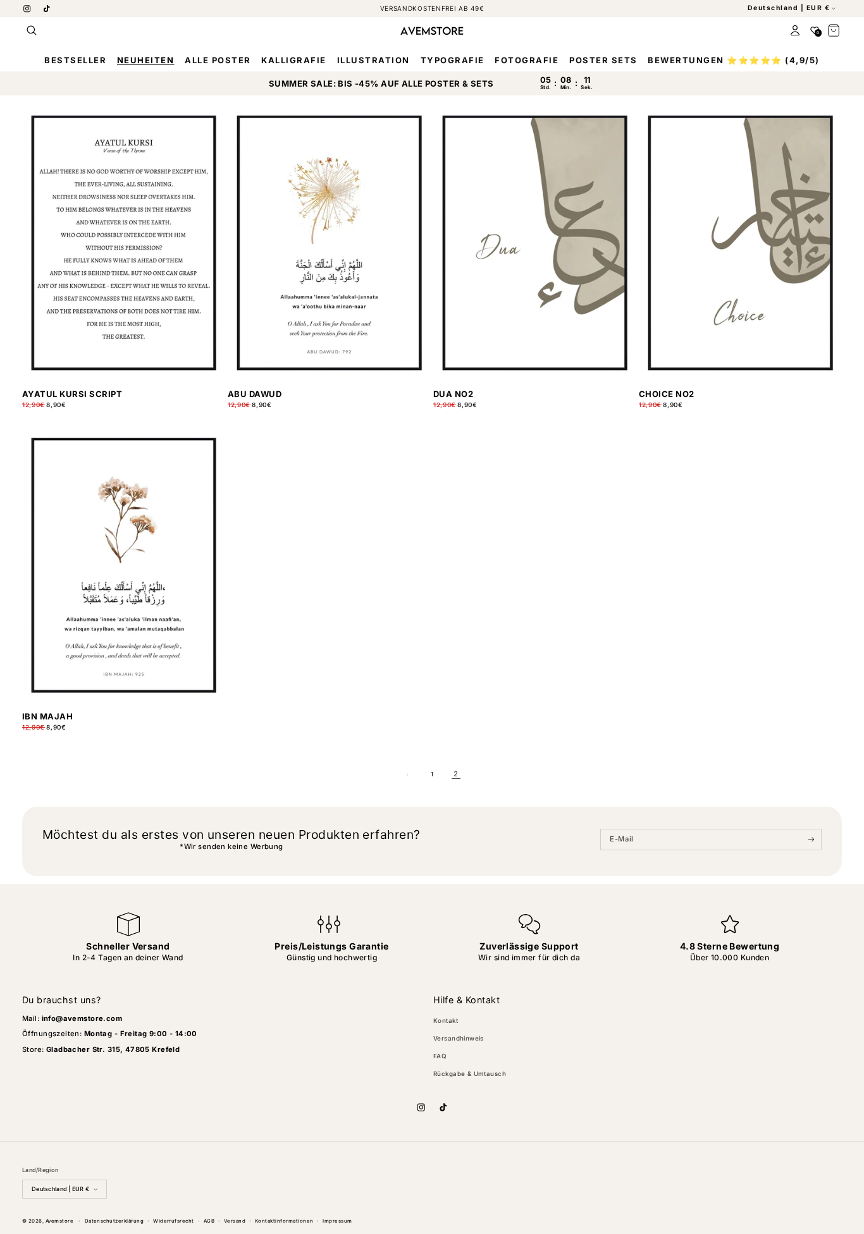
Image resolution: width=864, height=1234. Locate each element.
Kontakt (445, 1020)
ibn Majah (47, 716)
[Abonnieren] (811, 839)
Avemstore (59, 1221)
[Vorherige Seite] (408, 774)
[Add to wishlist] (215, 410)
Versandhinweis (458, 1038)
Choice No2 (666, 394)
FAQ (440, 1056)
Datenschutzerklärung (114, 1221)
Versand (234, 1221)
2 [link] (456, 773)
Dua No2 (453, 394)
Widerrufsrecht (173, 1221)
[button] (32, 30)
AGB (209, 1221)
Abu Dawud (254, 394)
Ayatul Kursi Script (72, 394)
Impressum (337, 1221)
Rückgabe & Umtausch (469, 1073)
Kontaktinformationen (284, 1221)
